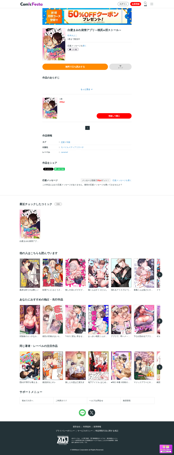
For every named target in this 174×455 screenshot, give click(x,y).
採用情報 (97, 427)
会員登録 (135, 4)
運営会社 (76, 427)
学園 (68, 142)
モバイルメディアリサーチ (72, 147)
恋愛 (63, 142)
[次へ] (159, 274)
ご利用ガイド (61, 400)
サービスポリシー (85, 431)
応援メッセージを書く (122, 180)
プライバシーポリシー (65, 431)
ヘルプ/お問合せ (96, 400)
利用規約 (87, 427)
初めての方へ (27, 400)
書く (85, 46)
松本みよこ (72, 35)
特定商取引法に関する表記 (106, 431)
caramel (64, 152)
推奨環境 (126, 400)
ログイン (123, 4)
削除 (58, 204)
